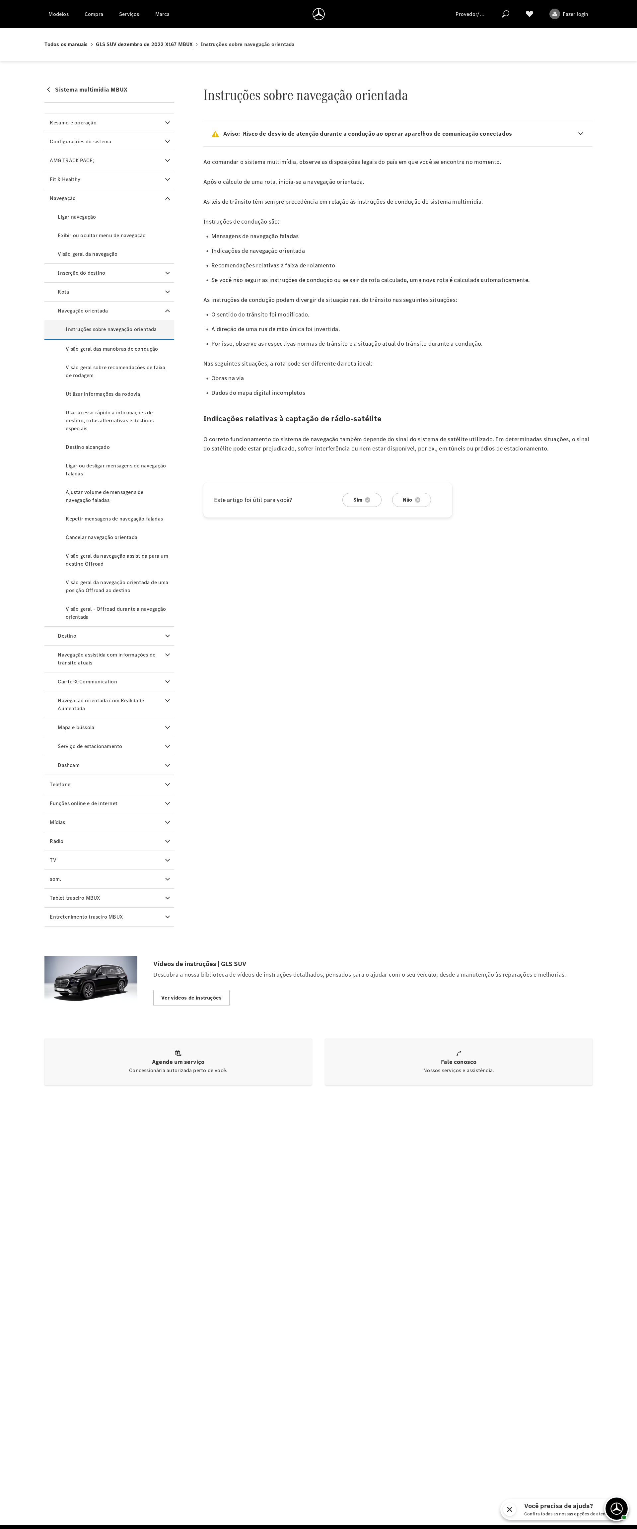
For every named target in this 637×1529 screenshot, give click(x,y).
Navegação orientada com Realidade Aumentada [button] (101, 704)
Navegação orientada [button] (83, 310)
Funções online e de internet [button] (83, 803)
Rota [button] (63, 291)
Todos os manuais (66, 44)
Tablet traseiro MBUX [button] (75, 897)
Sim (357, 499)
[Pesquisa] (505, 14)
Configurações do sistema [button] (80, 141)
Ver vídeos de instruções (191, 997)
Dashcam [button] (68, 765)
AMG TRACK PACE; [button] (72, 160)
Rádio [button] (56, 841)
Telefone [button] (60, 784)
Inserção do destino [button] (81, 272)
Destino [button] (67, 635)
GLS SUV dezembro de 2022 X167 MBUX (144, 44)
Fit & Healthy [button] (65, 179)
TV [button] (53, 860)
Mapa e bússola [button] (76, 727)
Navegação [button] (63, 198)
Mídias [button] (57, 822)
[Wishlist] (529, 14)
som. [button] (55, 878)
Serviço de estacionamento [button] (90, 746)
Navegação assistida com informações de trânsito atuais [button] (106, 658)
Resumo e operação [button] (73, 122)
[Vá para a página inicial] (318, 14)
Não (407, 499)
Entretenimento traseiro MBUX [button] (86, 916)
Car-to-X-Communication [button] (87, 681)
